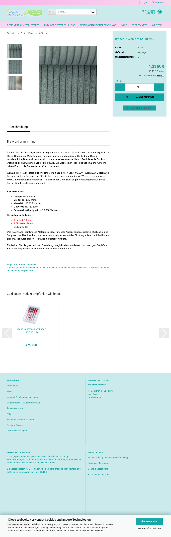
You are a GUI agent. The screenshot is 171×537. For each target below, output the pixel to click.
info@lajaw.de (94, 397)
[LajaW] (25, 13)
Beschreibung (19, 127)
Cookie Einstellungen (17, 430)
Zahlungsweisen (15, 408)
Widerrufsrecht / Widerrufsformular (23, 402)
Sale (124, 25)
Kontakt (10, 391)
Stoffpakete (139, 25)
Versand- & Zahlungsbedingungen (23, 397)
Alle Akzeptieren (149, 521)
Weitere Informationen (149, 528)
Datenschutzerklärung (93, 530)
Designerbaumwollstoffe (23, 25)
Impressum (12, 385)
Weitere (157, 25)
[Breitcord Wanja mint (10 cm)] (68, 74)
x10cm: (118, 81)
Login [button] (144, 2)
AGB (9, 414)
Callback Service (15, 425)
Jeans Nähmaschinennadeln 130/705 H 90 (31, 331)
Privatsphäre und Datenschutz (21, 419)
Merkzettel (159, 2)
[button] (120, 87)
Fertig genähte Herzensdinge (98, 25)
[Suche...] (93, 12)
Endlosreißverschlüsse (59, 25)
